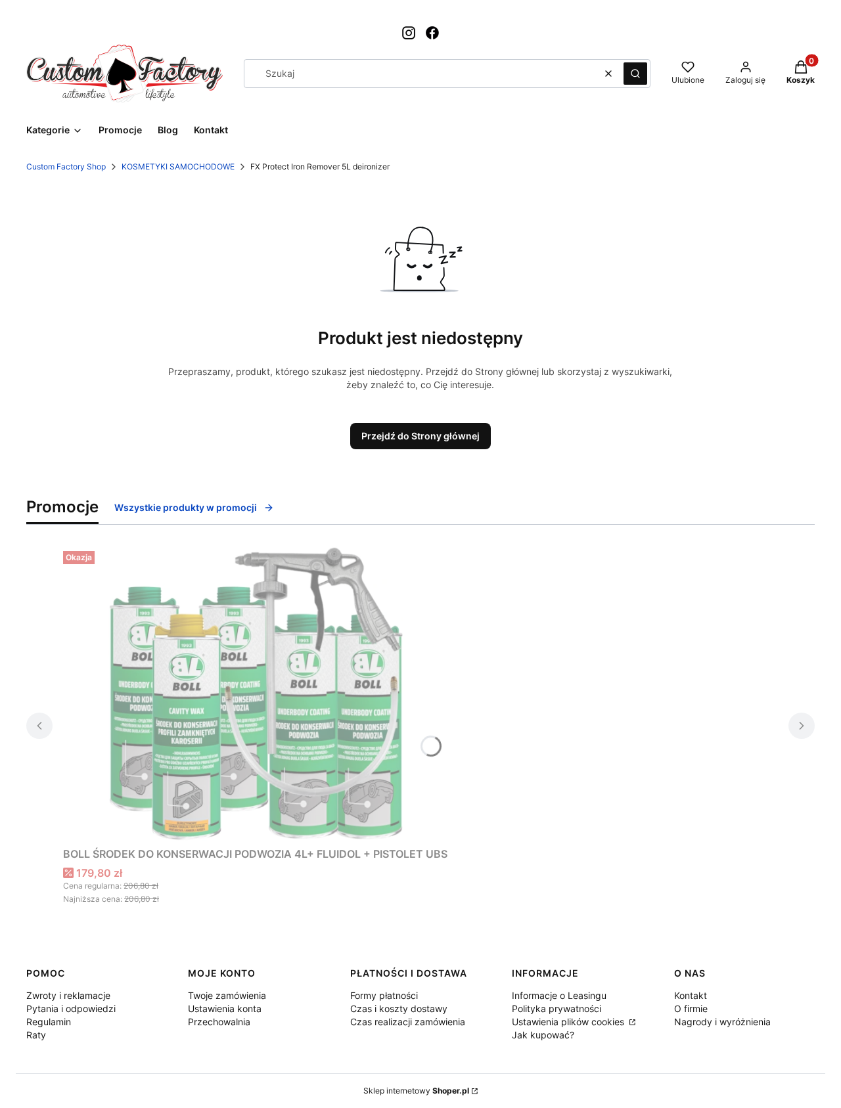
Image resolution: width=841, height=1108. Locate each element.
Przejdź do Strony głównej (420, 435)
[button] (635, 73)
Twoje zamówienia (227, 995)
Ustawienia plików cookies (569, 1021)
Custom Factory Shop (66, 166)
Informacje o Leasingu (559, 995)
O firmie (691, 1008)
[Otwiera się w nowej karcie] (408, 32)
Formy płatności (384, 995)
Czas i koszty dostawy (398, 1008)
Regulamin (48, 1021)
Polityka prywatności (556, 1008)
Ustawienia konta (224, 1008)
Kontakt (690, 995)
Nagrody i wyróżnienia (722, 1021)
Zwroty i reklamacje (68, 995)
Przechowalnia (219, 1021)
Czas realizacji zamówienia (407, 1021)
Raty (36, 1034)
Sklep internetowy (416, 1091)
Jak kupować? (543, 1034)
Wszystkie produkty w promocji (185, 507)
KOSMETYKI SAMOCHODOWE (178, 166)
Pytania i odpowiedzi (71, 1008)
